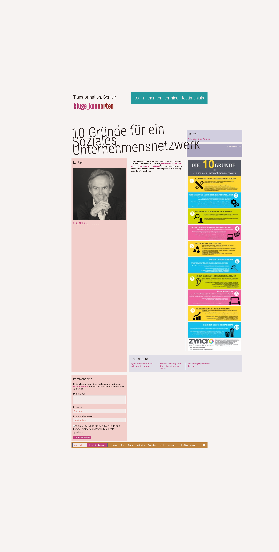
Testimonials (193, 98)
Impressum (171, 445)
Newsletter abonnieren (97, 445)
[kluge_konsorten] (93, 106)
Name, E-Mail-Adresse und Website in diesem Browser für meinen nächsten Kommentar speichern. (96, 429)
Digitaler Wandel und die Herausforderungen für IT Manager (142, 365)
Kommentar (79, 393)
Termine (171, 98)
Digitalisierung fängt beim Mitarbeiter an (199, 365)
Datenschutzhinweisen (80, 386)
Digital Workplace (204, 139)
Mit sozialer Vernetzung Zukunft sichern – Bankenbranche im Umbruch (171, 366)
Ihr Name (77, 407)
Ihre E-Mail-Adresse (83, 416)
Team (139, 98)
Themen (154, 98)
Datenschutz (152, 445)
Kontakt (162, 445)
